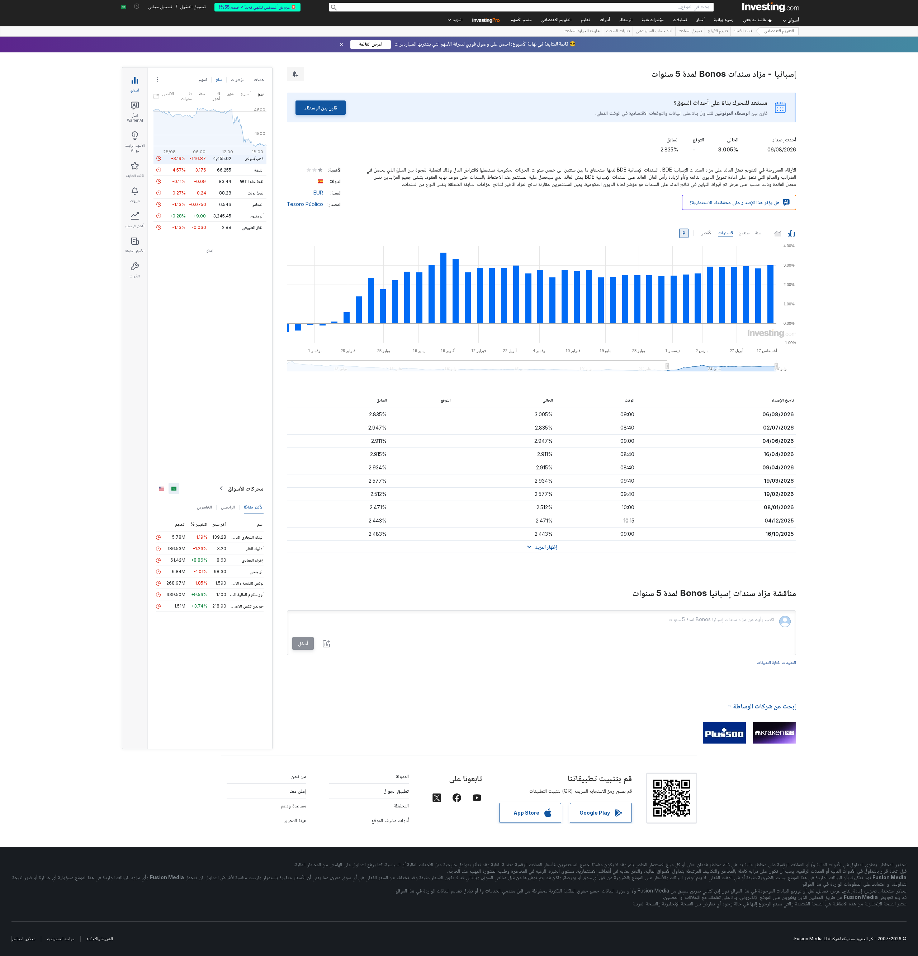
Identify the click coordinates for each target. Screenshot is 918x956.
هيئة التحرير (295, 820)
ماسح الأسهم (521, 20)
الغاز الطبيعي (253, 227)
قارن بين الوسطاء (320, 107)
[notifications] (137, 6)
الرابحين (228, 507)
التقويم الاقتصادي (556, 20)
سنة (758, 232)
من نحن (298, 776)
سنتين (744, 232)
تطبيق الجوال (396, 791)
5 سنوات (725, 232)
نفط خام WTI (252, 181)
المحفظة (401, 805)
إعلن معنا (297, 791)
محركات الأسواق (246, 488)
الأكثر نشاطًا (254, 507)
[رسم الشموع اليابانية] (791, 233)
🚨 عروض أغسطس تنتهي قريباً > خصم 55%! (257, 7)
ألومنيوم (257, 216)
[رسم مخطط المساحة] (777, 233)
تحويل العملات (690, 31)
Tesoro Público (305, 204)
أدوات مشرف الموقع (390, 820)
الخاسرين (204, 507)
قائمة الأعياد (743, 31)
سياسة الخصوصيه (61, 938)
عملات (259, 79)
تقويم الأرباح (718, 31)
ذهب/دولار (254, 158)
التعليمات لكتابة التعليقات (776, 662)
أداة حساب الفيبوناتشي (654, 31)
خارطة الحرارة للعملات (582, 31)
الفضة (259, 170)
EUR (318, 192)
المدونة (402, 776)
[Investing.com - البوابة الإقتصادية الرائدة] (770, 7)
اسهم (203, 79)
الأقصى (706, 232)
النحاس (257, 204)
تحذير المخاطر (23, 938)
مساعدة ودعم (293, 805)
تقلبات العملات (618, 31)
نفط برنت (255, 193)
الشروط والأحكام (99, 938)
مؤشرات (238, 79)
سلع (219, 79)
